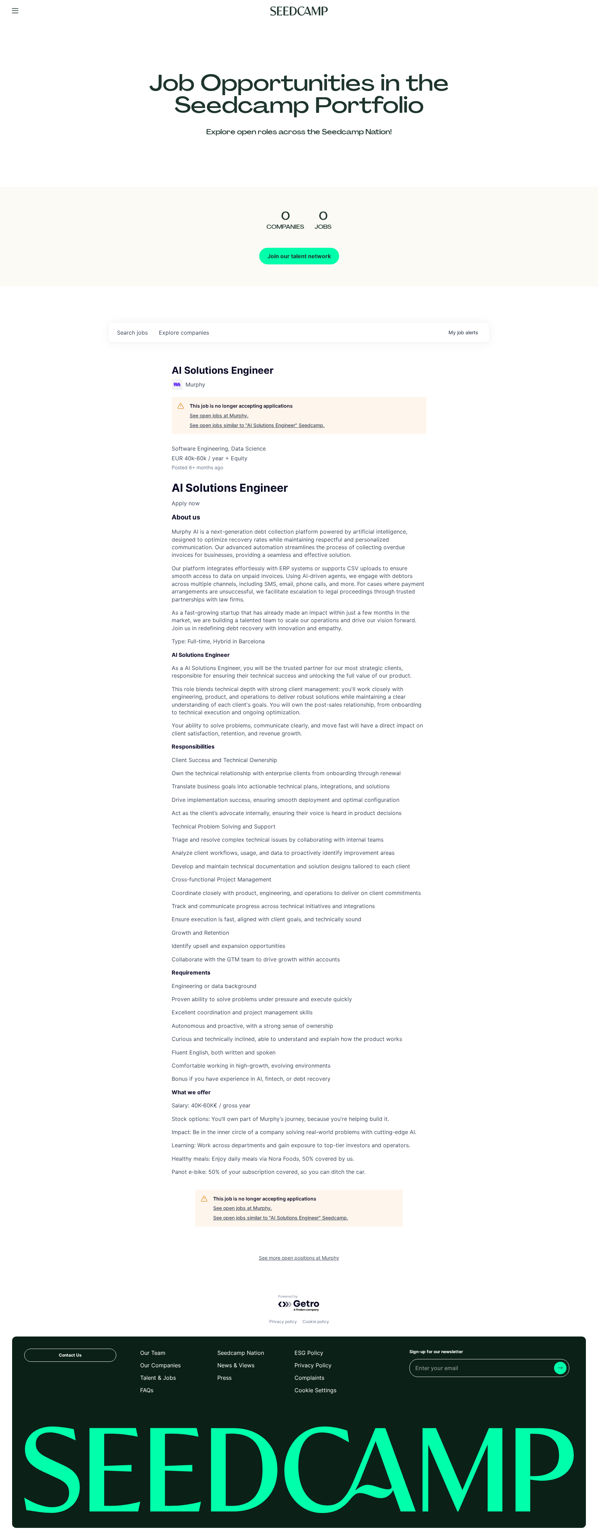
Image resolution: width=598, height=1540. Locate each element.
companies (184, 332)
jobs (132, 332)
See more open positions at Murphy (299, 1258)
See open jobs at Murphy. (219, 415)
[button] (299, 503)
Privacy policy (283, 1321)
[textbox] (299, 830)
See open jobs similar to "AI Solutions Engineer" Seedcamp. (257, 425)
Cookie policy (315, 1321)
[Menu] (15, 11)
